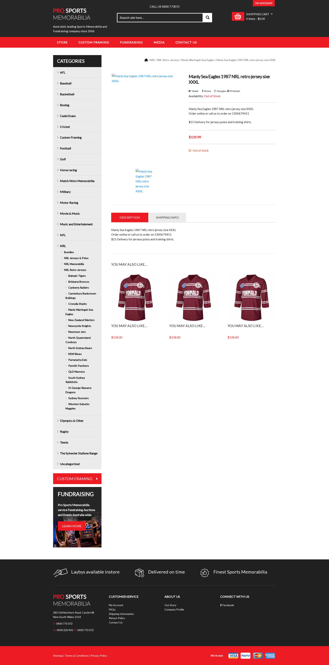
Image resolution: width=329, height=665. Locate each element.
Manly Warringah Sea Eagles (197, 60)
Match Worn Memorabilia (77, 181)
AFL (62, 72)
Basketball (67, 94)
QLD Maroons (76, 371)
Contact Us (186, 42)
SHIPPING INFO (167, 217)
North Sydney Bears (80, 348)
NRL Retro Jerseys (168, 60)
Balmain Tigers (77, 275)
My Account (116, 605)
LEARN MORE (71, 526)
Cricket (65, 126)
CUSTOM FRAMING (74, 478)
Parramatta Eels (77, 359)
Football (65, 148)
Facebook (228, 605)
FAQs (112, 609)
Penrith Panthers (78, 365)
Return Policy (117, 618)
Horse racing (68, 170)
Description (130, 217)
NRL (152, 60)
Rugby (64, 431)
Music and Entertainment (76, 224)
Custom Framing (93, 42)
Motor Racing (69, 202)
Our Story (170, 605)
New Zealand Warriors (81, 320)
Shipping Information (121, 613)
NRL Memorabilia (74, 264)
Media (159, 42)
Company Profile (174, 609)
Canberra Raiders (78, 287)
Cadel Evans (68, 116)
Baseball (65, 83)
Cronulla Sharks (77, 303)
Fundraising (131, 42)
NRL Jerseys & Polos (76, 258)
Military (65, 191)
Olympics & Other (72, 420)
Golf (63, 159)
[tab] (129, 217)
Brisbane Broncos (78, 281)
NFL (63, 235)
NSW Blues (75, 353)
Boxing (64, 105)
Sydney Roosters (78, 398)
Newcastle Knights (79, 325)
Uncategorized (70, 464)
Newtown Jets (77, 331)
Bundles (69, 252)
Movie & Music (70, 213)
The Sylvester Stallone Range (78, 453)
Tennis (64, 442)
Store (62, 42)
